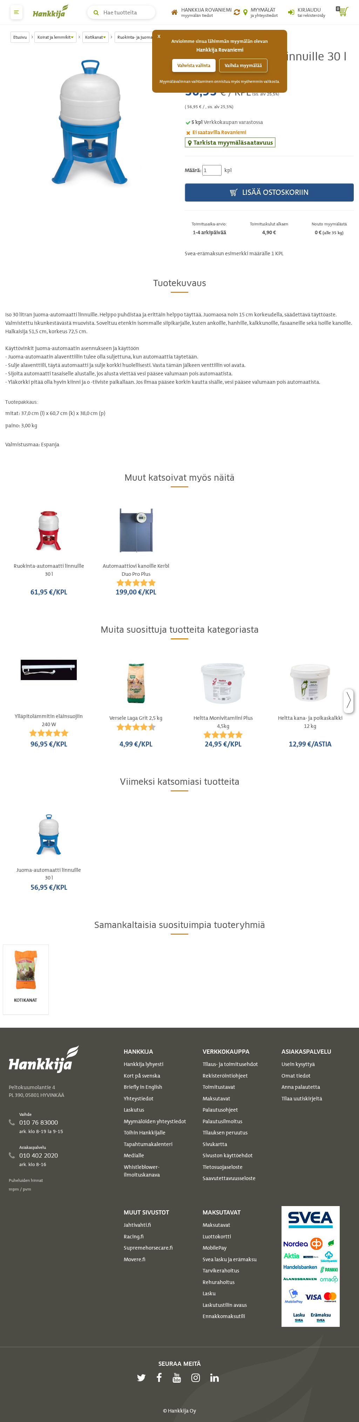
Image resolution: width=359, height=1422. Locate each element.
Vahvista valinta (193, 65)
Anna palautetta (301, 1087)
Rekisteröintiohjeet (225, 1075)
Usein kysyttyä (298, 1064)
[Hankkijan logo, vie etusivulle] (52, 11)
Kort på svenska (142, 1075)
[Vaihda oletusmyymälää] (237, 12)
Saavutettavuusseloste (229, 1178)
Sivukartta (215, 1144)
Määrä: (193, 170)
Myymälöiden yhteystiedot (155, 1121)
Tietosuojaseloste (223, 1167)
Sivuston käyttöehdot (228, 1155)
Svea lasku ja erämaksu (230, 1259)
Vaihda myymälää (243, 65)
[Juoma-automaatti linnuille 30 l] (89, 122)
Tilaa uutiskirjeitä (302, 1098)
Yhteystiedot (139, 1098)
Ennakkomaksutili (224, 1316)
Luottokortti (217, 1236)
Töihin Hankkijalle (144, 1132)
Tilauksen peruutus (225, 1132)
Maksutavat (216, 1098)
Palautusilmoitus (222, 1121)
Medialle (134, 1155)
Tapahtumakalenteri (148, 1144)
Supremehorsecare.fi (148, 1247)
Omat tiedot (296, 1075)
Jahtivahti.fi (137, 1225)
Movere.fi (134, 1259)
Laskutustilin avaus (225, 1305)
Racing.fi (134, 1236)
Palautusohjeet (220, 1109)
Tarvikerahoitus (221, 1270)
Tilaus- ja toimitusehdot (230, 1064)
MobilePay (214, 1247)
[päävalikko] (16, 12)
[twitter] (143, 1378)
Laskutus (134, 1109)
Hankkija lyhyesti (143, 1064)
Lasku (209, 1293)
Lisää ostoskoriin (275, 192)
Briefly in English (143, 1087)
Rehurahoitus (219, 1282)
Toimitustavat (219, 1087)
